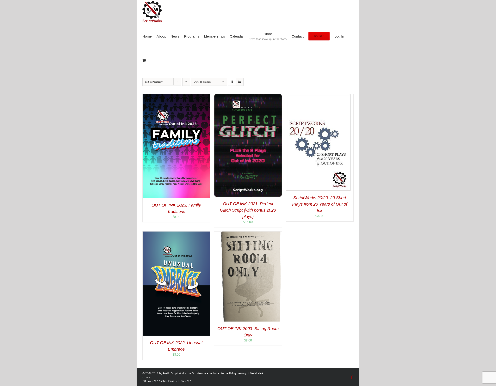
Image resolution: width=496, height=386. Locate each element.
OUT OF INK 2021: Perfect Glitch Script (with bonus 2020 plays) (248, 210)
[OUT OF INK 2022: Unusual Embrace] (176, 234)
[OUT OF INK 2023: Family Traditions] (176, 96)
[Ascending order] (186, 82)
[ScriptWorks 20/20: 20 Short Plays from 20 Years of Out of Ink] (318, 96)
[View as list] (239, 82)
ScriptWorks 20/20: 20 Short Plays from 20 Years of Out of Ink (319, 204)
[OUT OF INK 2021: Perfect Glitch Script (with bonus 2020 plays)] (248, 96)
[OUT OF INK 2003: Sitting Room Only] (248, 234)
